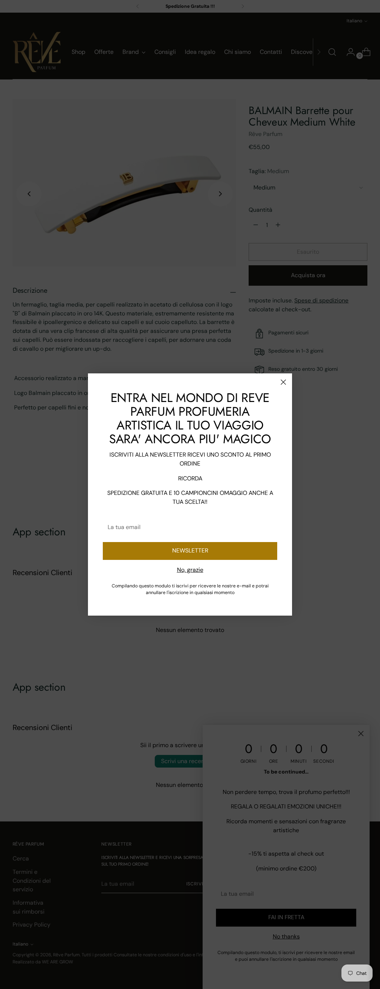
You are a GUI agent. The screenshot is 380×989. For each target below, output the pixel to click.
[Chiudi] (283, 382)
